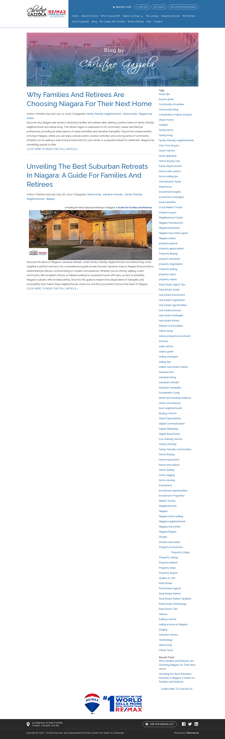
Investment (165, 485)
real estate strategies (171, 315)
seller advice (166, 346)
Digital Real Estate (169, 433)
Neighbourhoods (170, 16)
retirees (163, 614)
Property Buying (168, 253)
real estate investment (172, 294)
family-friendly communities (175, 449)
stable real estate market (173, 366)
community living (168, 109)
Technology (165, 639)
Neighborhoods (35, 198)
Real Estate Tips (168, 608)
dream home (166, 119)
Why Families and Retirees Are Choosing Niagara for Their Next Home (177, 664)
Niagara (50, 198)
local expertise (167, 202)
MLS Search (159, 7)
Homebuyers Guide (170, 181)
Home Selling (166, 469)
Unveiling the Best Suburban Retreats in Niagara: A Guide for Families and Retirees (87, 175)
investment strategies (171, 197)
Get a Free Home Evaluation (183, 7)
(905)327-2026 (123, 7)
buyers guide (166, 99)
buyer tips (164, 94)
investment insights (170, 191)
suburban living (167, 377)
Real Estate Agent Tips (172, 284)
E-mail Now (142, 7)
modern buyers (167, 212)
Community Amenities (171, 104)
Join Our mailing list (161, 724)
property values (168, 279)
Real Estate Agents (170, 588)
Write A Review (136, 21)
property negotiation (170, 264)
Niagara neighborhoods (172, 521)
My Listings (152, 16)
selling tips (165, 361)
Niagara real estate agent (173, 233)
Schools (163, 341)
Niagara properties (169, 227)
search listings (131, 16)
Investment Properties (172, 495)
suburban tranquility (170, 387)
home (75, 16)
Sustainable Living (169, 392)
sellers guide (166, 351)
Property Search (168, 572)
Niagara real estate (170, 526)
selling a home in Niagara (173, 624)
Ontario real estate (169, 542)
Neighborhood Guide (171, 217)
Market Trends (167, 500)
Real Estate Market (170, 593)
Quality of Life (167, 578)
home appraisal (167, 155)
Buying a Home (167, 413)
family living (165, 135)
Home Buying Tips (169, 161)
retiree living (130, 113)
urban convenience (170, 403)
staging (163, 629)
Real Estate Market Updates (175, 598)
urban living (165, 645)
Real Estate (165, 583)
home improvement (170, 166)
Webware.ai (192, 733)
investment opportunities (173, 490)
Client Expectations (170, 418)
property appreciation (171, 248)
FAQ (149, 21)
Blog (94, 21)
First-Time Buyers (169, 145)
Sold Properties (80, 21)
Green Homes (167, 150)
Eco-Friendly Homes (170, 439)
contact (158, 21)
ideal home (165, 186)
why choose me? (110, 16)
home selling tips (168, 176)
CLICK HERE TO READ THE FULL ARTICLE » (52, 149)
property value (167, 274)
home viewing (167, 480)
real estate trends (169, 320)
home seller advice (170, 171)
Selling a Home (167, 619)
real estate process (170, 310)
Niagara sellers (167, 238)
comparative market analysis (175, 114)
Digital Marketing (168, 428)
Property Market (168, 562)
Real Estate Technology (172, 603)
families (163, 124)
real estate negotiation (172, 300)
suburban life (166, 372)
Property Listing (180, 552)
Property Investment (171, 547)
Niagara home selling (171, 516)
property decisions (169, 258)
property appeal (168, 243)
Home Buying (166, 454)
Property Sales (167, 567)
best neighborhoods (170, 408)
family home (166, 130)
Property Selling (168, 269)
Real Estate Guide (169, 289)
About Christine (89, 16)
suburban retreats (113, 194)
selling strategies (168, 356)
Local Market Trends (170, 207)
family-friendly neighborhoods (103, 113)
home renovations (169, 464)
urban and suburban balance (175, 397)
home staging (167, 475)
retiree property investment (175, 336)
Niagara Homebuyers (171, 222)
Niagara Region (167, 531)
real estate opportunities (173, 305)
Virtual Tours (166, 650)
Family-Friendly (133, 194)
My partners (189, 16)
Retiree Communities (171, 325)
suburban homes (168, 634)
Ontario (163, 536)
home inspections (169, 459)
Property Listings (168, 557)
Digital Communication (172, 423)
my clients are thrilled (112, 21)
